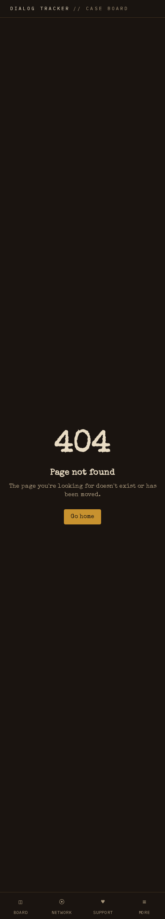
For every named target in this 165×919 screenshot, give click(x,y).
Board (21, 906)
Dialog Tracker (69, 8)
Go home (82, 517)
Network (62, 906)
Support (103, 906)
